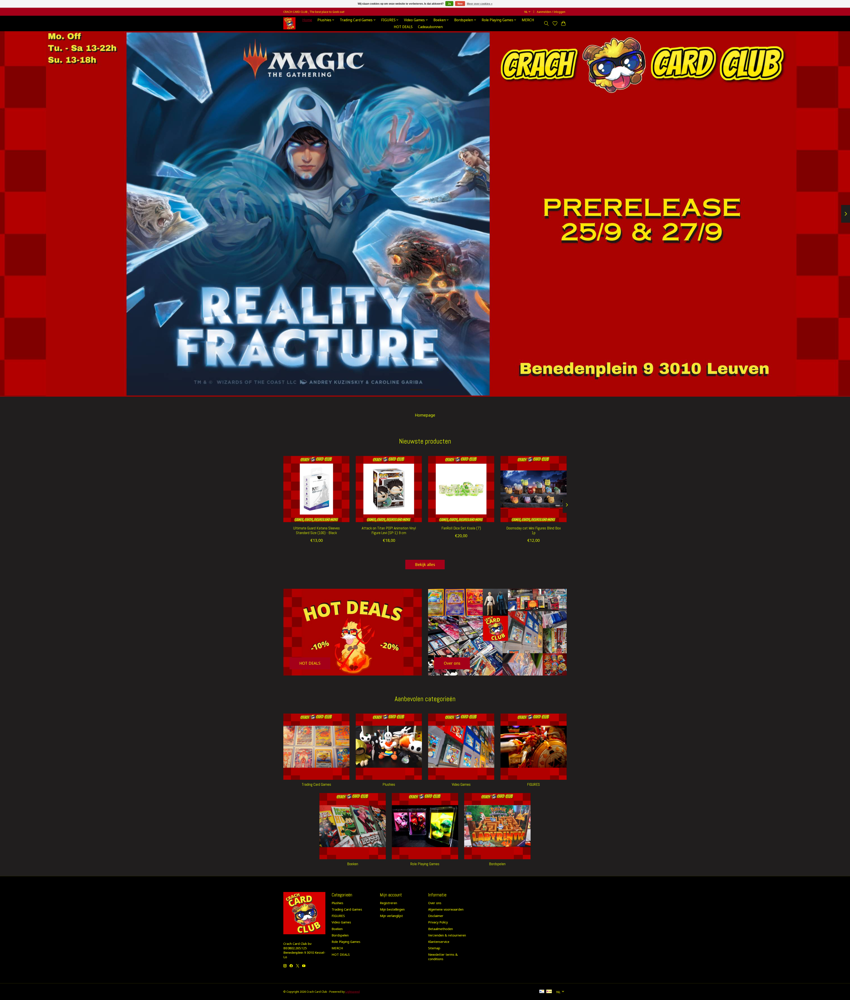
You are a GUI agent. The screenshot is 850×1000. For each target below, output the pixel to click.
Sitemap (434, 948)
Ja (449, 3)
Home (307, 20)
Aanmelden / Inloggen (551, 12)
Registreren (388, 903)
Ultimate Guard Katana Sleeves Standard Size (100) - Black (316, 530)
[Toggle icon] (546, 23)
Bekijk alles (425, 564)
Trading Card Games (316, 784)
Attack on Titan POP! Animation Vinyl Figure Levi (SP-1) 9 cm (389, 530)
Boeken (352, 863)
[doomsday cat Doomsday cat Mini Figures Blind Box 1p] (533, 489)
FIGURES (533, 784)
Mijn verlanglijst (391, 915)
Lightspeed (352, 992)
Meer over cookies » (480, 3)
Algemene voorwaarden (446, 909)
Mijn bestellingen (392, 909)
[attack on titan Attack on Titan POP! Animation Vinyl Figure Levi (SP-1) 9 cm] (389, 489)
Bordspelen (497, 863)
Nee (460, 3)
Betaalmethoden (440, 929)
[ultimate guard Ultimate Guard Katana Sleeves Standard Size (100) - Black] (316, 489)
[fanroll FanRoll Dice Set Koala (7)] (461, 489)
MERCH (528, 20)
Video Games (461, 784)
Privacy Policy (438, 922)
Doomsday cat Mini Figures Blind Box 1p (533, 530)
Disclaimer (435, 915)
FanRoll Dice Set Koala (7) (461, 528)
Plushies (388, 784)
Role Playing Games (424, 863)
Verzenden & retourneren (447, 935)
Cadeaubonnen (430, 27)
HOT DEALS (403, 27)
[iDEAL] (549, 992)
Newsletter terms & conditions (443, 956)
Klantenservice (438, 941)
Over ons (434, 903)
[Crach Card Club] (289, 23)
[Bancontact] (542, 992)
